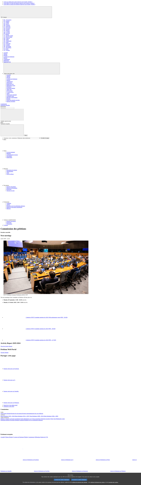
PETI (2, 122)
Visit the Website (4, 352)
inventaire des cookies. (113, 482)
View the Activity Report (6, 346)
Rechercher (3, 106)
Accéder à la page (45, 138)
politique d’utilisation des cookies (98, 482)
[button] (72, 146)
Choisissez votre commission (10, 138)
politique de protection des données (79, 482)
